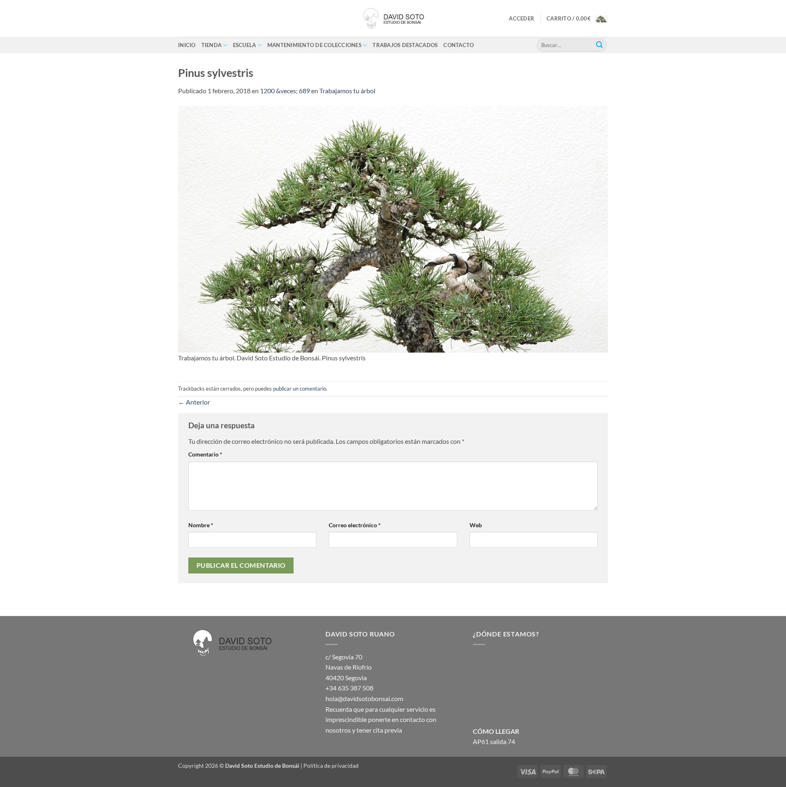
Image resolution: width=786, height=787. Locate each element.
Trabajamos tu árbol (347, 90)
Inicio (187, 45)
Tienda (211, 45)
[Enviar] (599, 45)
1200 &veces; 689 (285, 90)
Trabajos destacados (405, 45)
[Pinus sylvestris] (393, 228)
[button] (521, 18)
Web (476, 525)
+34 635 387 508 (349, 688)
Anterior (194, 402)
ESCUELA (244, 45)
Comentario (205, 454)
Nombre (200, 525)
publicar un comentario (299, 388)
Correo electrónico (355, 525)
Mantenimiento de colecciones (314, 45)
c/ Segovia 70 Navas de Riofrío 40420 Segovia (348, 667)
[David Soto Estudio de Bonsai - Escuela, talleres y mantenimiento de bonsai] (393, 18)
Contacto (458, 45)
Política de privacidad (331, 765)
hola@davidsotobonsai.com (364, 698)
